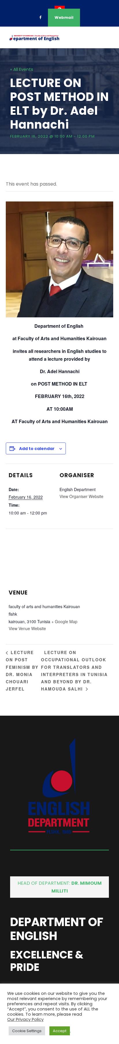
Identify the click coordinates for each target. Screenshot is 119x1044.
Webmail (64, 17)
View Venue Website (27, 628)
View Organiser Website (81, 496)
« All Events (21, 69)
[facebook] (40, 17)
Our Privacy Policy (25, 1019)
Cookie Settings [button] (27, 1031)
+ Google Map (64, 621)
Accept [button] (59, 1031)
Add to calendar (37, 448)
